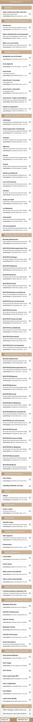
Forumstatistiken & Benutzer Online (18, 706)
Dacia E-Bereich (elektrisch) (18, 474)
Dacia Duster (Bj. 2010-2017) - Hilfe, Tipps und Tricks (18, 115)
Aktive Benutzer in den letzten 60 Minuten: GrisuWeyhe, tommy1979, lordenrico (17, 713)
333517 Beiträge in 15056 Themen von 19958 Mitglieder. (17, 710)
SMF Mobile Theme (23, 719)
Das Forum (16, 7)
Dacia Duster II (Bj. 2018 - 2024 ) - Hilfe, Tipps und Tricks (18, 235)
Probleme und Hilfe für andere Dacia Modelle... (18, 651)
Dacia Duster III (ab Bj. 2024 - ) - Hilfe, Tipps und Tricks (18, 354)
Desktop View (5, 719)
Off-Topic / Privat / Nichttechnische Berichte (18, 21)
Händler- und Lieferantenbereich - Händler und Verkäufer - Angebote (18, 587)
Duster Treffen (17, 518)
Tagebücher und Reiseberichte (18, 531)
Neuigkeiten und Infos (18, 52)
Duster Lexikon (18, 504)
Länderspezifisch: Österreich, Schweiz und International (18, 600)
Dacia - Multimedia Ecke (18, 552)
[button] (31, 2)
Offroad (15, 491)
